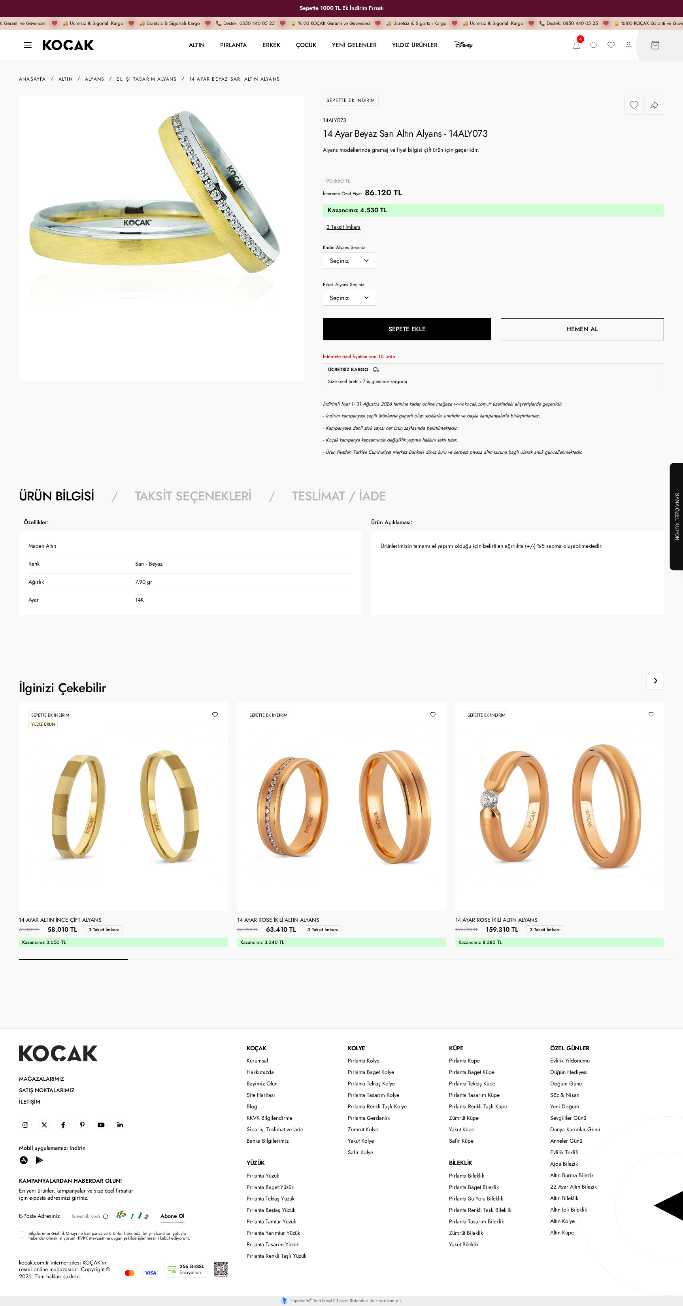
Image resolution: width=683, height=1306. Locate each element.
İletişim (29, 1102)
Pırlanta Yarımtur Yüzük (273, 1233)
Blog (252, 1106)
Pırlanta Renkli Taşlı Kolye (377, 1106)
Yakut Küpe (461, 1129)
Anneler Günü (566, 1141)
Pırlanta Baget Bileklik (474, 1187)
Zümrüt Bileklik (466, 1233)
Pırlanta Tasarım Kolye (373, 1095)
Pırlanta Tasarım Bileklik (476, 1221)
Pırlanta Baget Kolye (371, 1072)
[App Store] (23, 1159)
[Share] (654, 105)
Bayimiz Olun (262, 1083)
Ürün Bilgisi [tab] (56, 496)
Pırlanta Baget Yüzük (270, 1187)
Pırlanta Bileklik (466, 1176)
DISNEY (463, 45)
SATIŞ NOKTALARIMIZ (46, 1090)
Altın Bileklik (564, 1198)
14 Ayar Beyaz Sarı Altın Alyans (234, 79)
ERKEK (271, 45)
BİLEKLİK (460, 1162)
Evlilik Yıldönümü (570, 1060)
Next (655, 680)
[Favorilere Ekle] (634, 105)
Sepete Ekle (407, 329)
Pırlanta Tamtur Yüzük (271, 1221)
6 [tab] (619, 959)
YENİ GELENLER (354, 45)
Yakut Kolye (361, 1141)
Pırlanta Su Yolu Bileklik (476, 1198)
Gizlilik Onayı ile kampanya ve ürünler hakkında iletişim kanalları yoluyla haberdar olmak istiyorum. (107, 1235)
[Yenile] (105, 1216)
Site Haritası (261, 1095)
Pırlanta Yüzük (263, 1176)
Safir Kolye (360, 1152)
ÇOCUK (306, 45)
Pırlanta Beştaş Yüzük (271, 1210)
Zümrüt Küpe (464, 1118)
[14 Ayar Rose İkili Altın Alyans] (341, 806)
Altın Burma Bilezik (572, 1175)
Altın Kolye (562, 1221)
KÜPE (456, 1048)
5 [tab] (509, 959)
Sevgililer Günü (568, 1118)
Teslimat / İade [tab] (339, 496)
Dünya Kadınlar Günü (575, 1129)
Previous (625, 680)
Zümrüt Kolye (363, 1129)
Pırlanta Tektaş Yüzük (270, 1198)
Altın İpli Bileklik (568, 1210)
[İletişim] (27, 45)
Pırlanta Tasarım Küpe (474, 1095)
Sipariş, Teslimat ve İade (275, 1129)
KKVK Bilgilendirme (269, 1118)
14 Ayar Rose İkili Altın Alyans (278, 920)
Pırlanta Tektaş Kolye (371, 1083)
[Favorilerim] (611, 45)
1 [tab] (73, 959)
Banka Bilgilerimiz (268, 1141)
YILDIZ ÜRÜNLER (415, 45)
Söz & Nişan (564, 1095)
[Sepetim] (655, 45)
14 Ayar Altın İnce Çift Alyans (60, 920)
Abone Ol (172, 1216)
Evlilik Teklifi (564, 1152)
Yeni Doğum (564, 1106)
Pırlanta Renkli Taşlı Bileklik (480, 1210)
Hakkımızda (260, 1072)
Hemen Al (582, 329)
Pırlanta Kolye (363, 1060)
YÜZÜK (256, 1162)
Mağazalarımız (41, 1079)
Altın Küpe (562, 1232)
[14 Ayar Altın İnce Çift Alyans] (123, 806)
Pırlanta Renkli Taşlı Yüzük (276, 1256)
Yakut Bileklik (464, 1244)
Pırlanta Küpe (464, 1060)
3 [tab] (291, 959)
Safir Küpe (461, 1141)
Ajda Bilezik (564, 1164)
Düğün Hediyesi (569, 1072)
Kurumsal (257, 1060)
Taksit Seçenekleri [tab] (193, 496)
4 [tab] (400, 959)
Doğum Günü (566, 1083)
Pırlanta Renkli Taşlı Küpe (478, 1106)
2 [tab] (182, 959)
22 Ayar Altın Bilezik (573, 1187)
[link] (25, 1125)
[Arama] (593, 45)
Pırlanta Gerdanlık (369, 1118)
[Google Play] (39, 1159)
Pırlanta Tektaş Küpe (472, 1083)
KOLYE (356, 1048)
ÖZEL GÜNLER (569, 1048)
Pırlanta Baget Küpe (471, 1072)
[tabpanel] (341, 578)
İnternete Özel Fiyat (342, 194)
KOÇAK (256, 1048)
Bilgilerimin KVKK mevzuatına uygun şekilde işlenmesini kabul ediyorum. (109, 1235)
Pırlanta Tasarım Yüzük (273, 1244)
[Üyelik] (628, 45)
